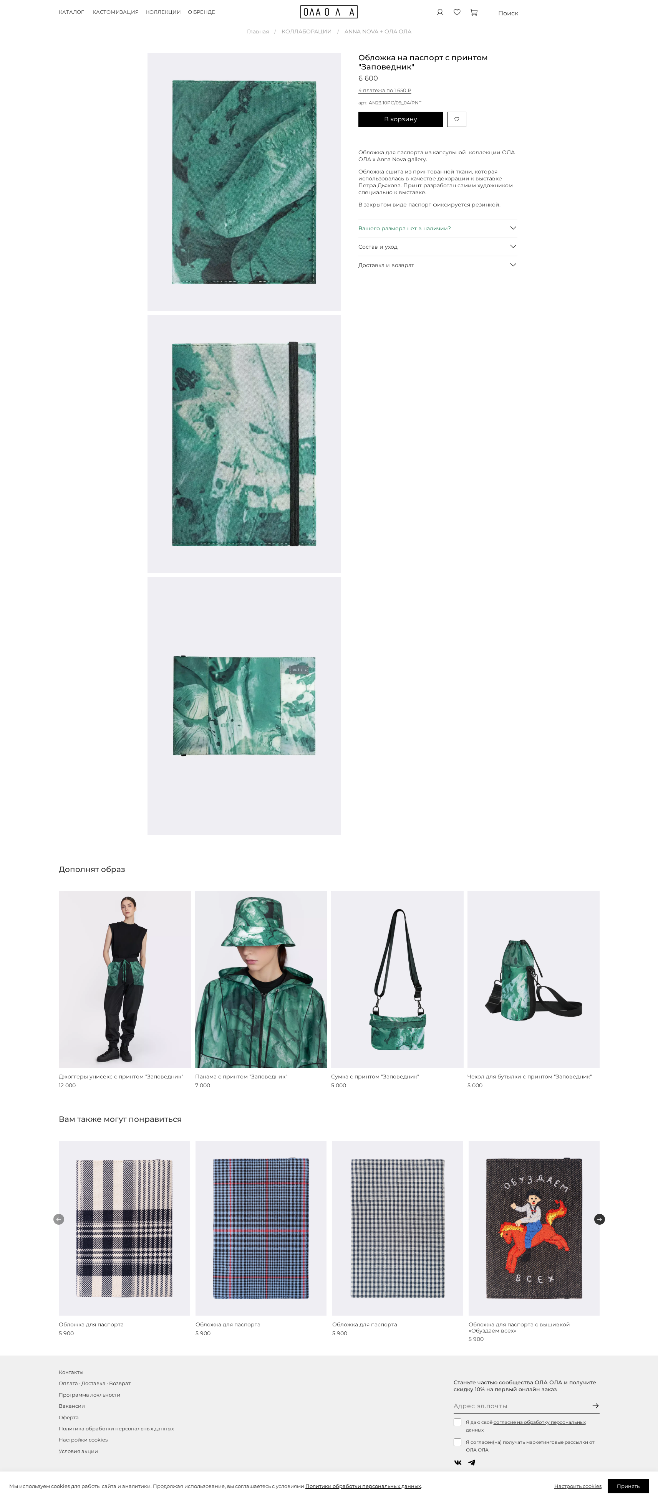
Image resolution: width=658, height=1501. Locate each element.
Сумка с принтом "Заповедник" (375, 1076)
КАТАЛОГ (71, 12)
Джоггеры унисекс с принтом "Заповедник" (121, 1076)
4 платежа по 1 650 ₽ (384, 90)
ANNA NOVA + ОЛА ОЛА (378, 31)
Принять (628, 1486)
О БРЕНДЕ (201, 12)
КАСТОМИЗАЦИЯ (116, 12)
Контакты (71, 1372)
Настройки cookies (83, 1440)
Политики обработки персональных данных (363, 1486)
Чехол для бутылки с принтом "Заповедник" (529, 1076)
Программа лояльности (89, 1395)
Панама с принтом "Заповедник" (241, 1076)
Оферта (69, 1417)
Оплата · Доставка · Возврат (95, 1383)
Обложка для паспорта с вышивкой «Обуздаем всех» (519, 1327)
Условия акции (78, 1451)
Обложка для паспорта (91, 1324)
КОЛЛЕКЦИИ (163, 12)
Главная (258, 31)
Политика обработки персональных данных (116, 1429)
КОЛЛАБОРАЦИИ (307, 31)
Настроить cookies (578, 1486)
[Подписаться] (596, 1406)
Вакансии (72, 1406)
